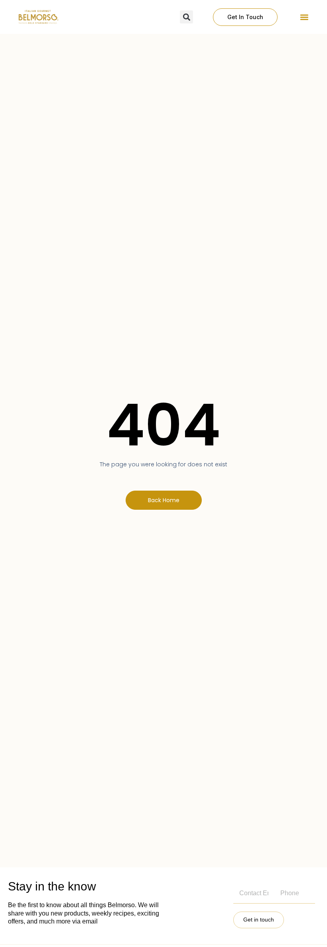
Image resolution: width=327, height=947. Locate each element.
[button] (304, 16)
